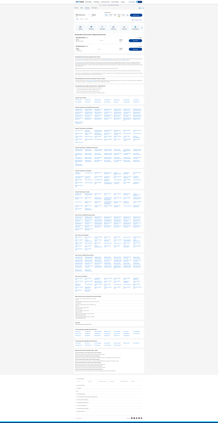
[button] (127, 15)
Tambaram (78, 49)
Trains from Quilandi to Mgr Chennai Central (83, 324)
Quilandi (120, 41)
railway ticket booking (90, 80)
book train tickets (80, 58)
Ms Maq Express (80, 46)
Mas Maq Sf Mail (80, 37)
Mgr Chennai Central (80, 41)
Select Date (135, 40)
